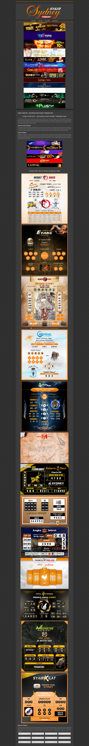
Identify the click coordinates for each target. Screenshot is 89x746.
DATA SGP (51, 742)
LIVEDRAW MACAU (64, 733)
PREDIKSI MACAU (64, 737)
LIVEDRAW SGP (51, 733)
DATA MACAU (64, 742)
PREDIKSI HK (24, 737)
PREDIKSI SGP (51, 737)
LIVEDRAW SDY (37, 733)
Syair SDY (33, 20)
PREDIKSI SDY (38, 737)
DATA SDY (38, 742)
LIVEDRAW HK (24, 733)
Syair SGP (47, 20)
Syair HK (40, 20)
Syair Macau (55, 20)
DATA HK (25, 742)
